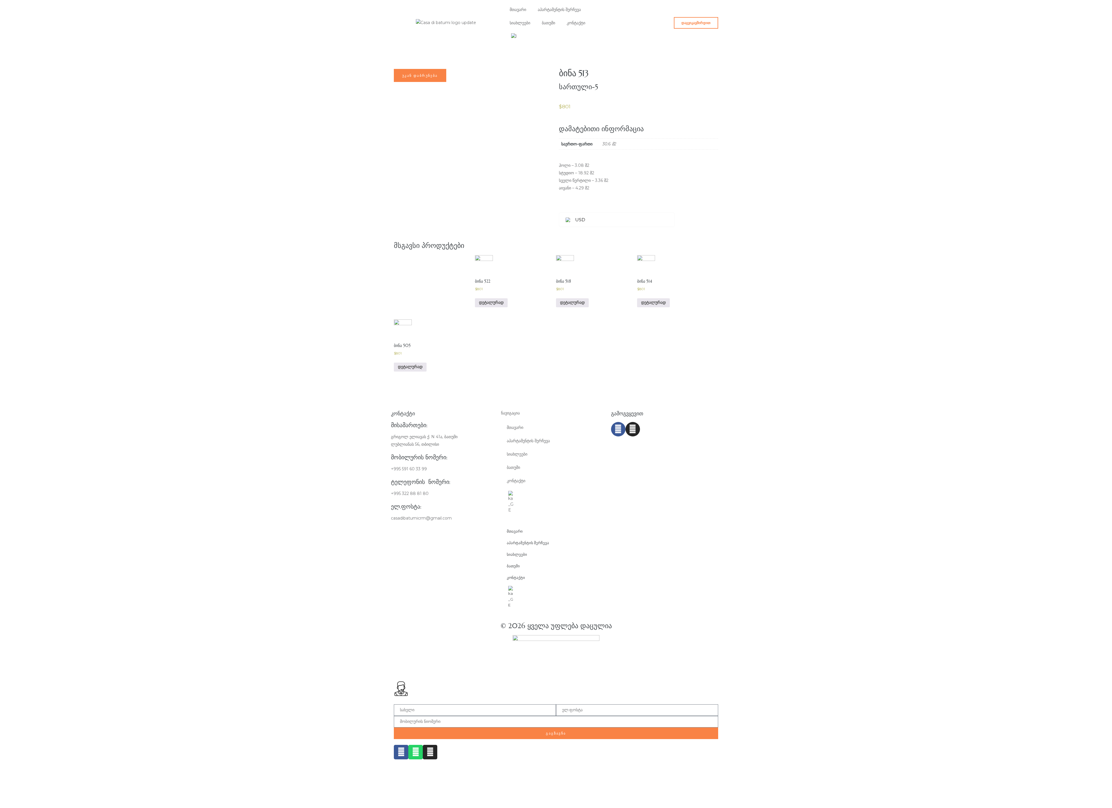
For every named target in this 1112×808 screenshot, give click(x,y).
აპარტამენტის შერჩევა (559, 9)
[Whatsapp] (415, 752)
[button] (696, 23)
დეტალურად (491, 302)
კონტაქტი (576, 22)
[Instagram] (633, 429)
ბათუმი (548, 22)
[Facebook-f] (618, 429)
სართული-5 (578, 87)
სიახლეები (520, 22)
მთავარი (518, 9)
